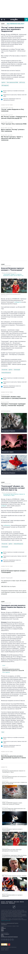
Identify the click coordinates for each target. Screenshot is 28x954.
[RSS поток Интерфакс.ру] (11, 940)
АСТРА (2, 931)
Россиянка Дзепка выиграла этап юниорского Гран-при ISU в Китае (11, 160)
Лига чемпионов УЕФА (12, 82)
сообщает (4, 505)
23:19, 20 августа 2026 (6, 483)
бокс (3, 732)
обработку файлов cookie (5, 920)
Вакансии (22, 901)
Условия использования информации (8, 947)
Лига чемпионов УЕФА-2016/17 (15, 23)
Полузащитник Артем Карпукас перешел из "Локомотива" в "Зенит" (14, 494)
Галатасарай (17, 369)
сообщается (17, 302)
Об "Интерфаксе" (9, 901)
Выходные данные (5, 948)
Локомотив (4, 369)
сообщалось (6, 525)
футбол (3, 82)
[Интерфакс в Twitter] (6, 940)
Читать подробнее (13, 671)
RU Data (2, 935)
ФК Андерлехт (5, 85)
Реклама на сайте (4, 903)
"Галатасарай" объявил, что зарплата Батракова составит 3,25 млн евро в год (13, 275)
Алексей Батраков (6, 372)
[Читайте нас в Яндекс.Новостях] (2, 940)
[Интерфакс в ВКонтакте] (8, 940)
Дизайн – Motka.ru (4, 949)
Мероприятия (12, 903)
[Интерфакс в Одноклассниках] (13, 940)
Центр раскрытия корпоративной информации (9, 936)
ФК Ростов (22, 82)
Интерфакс (14, 19)
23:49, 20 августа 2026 (6, 603)
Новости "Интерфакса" (5, 934)
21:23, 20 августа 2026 (6, 265)
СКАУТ (2, 929)
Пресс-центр (16, 901)
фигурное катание (6, 222)
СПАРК (2, 927)
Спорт (3, 23)
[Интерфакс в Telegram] (4, 940)
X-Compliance (3, 928)
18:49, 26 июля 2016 (5, 25)
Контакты (3, 901)
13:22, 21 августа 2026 (5, 149)
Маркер (2, 930)
